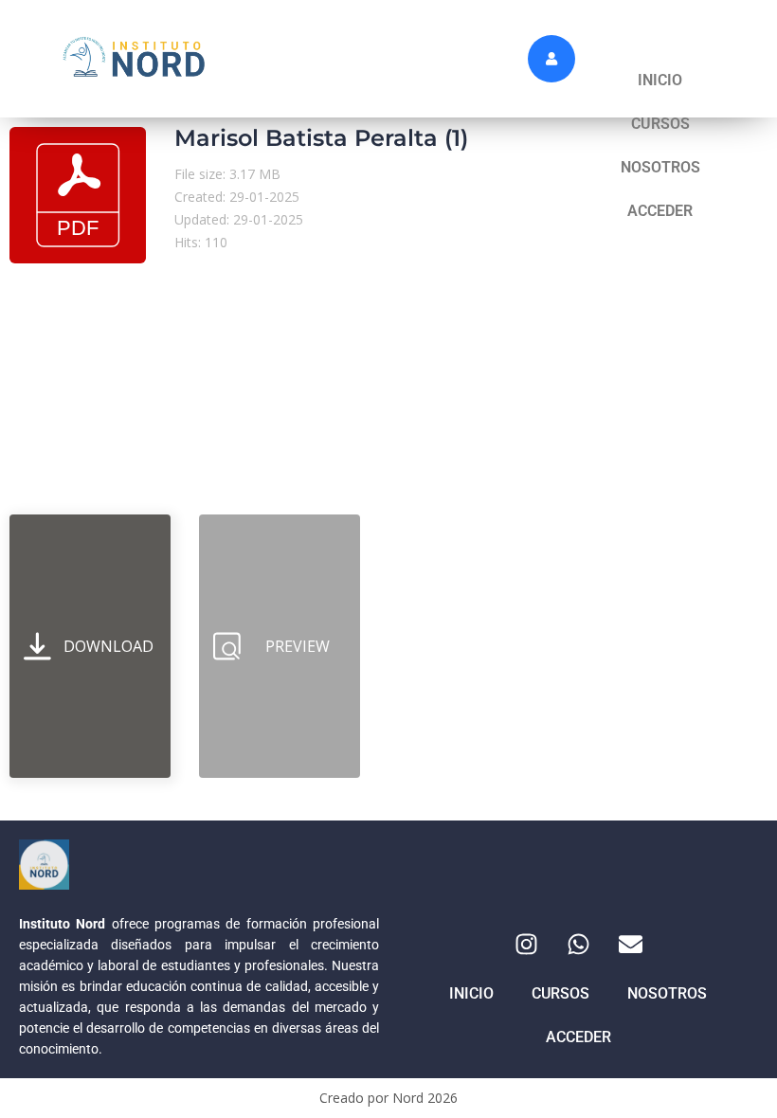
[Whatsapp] (578, 943)
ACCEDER (660, 211)
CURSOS (660, 124)
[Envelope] (630, 943)
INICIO (660, 80)
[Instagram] (526, 943)
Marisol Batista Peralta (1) (321, 138)
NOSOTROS (660, 167)
